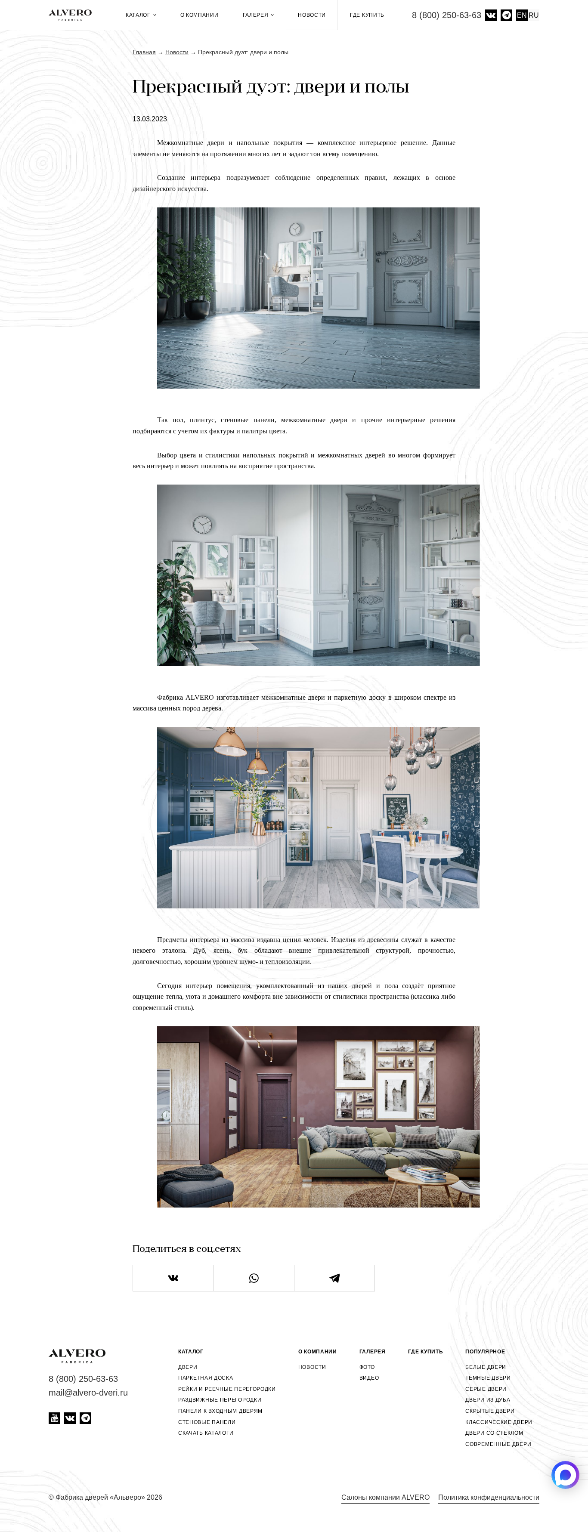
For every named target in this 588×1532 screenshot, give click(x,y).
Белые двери (485, 1367)
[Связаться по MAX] (565, 1475)
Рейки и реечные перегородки (227, 1389)
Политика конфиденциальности (488, 1497)
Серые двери (486, 1389)
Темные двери (488, 1378)
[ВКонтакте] (173, 1278)
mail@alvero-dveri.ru (88, 1392)
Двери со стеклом (494, 1433)
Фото (367, 1367)
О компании (199, 15)
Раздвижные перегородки (219, 1400)
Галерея (256, 15)
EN (522, 15)
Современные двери (498, 1444)
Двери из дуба (487, 1400)
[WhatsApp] (254, 1278)
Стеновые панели (207, 1422)
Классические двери (498, 1422)
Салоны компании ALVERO (385, 1497)
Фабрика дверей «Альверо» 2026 (109, 1497)
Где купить (367, 15)
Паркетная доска (205, 1378)
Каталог (139, 15)
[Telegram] (334, 1278)
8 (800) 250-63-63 (446, 15)
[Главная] (73, 15)
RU (534, 15)
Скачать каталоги (206, 1433)
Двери (188, 1367)
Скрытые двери (489, 1411)
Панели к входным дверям (220, 1411)
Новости (312, 15)
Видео (369, 1378)
